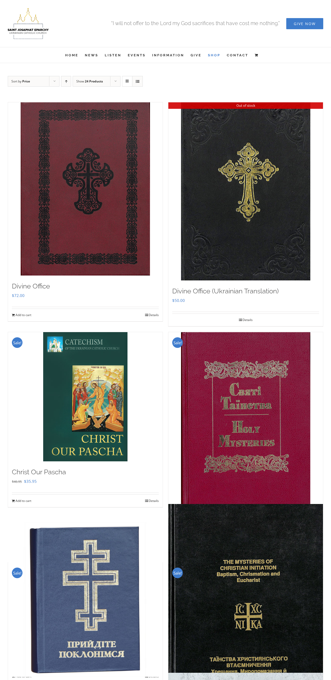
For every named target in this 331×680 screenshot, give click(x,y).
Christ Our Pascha (39, 472)
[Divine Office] (85, 189)
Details (154, 315)
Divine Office (31, 286)
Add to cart (23, 315)
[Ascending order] (66, 81)
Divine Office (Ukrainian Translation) (225, 291)
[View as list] (137, 81)
